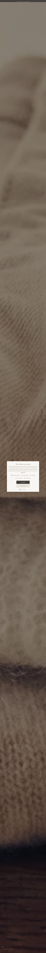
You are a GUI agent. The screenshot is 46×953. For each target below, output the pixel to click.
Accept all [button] (23, 482)
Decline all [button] (23, 485)
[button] (23, 489)
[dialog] (23, 476)
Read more (23, 472)
